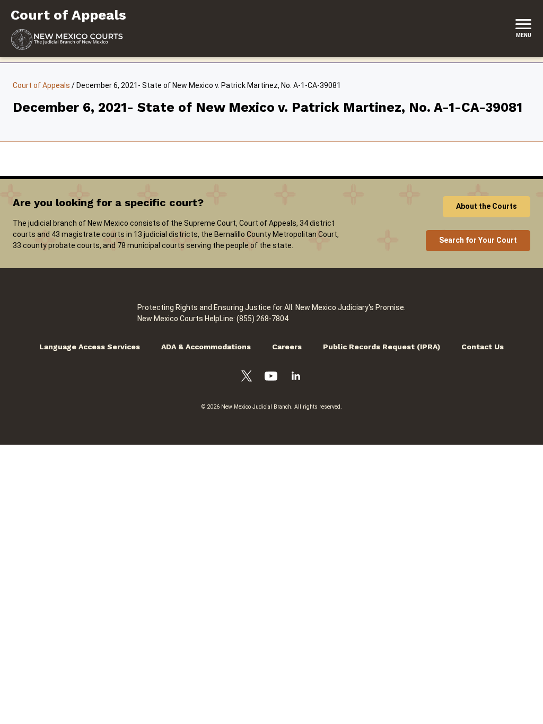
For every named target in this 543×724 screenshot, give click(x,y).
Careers (287, 346)
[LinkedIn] (296, 377)
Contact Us (482, 346)
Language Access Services (89, 346)
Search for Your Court (478, 240)
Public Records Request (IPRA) (381, 346)
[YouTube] (271, 377)
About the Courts (486, 206)
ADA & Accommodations (206, 346)
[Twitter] (246, 377)
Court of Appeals (41, 85)
